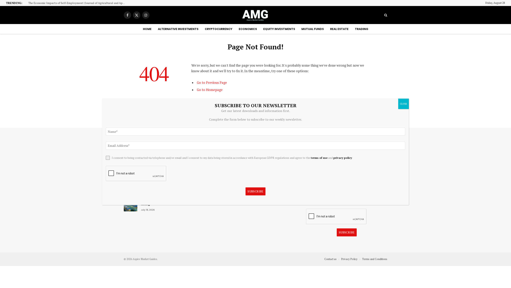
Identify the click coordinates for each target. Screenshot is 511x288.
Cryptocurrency (218, 29)
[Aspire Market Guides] (255, 15)
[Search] (385, 15)
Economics (248, 29)
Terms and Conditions (374, 259)
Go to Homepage (210, 90)
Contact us (330, 259)
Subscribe (347, 232)
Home (147, 29)
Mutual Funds (312, 29)
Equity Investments (279, 29)
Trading (361, 29)
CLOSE (403, 103)
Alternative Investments (178, 29)
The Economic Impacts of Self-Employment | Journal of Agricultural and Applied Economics (78, 3)
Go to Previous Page (212, 82)
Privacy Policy (349, 259)
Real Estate (339, 29)
